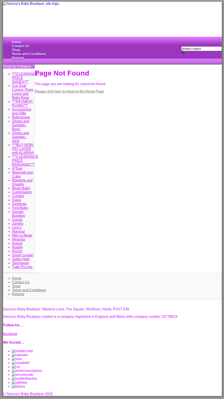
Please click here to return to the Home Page (69, 91)
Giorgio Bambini (18, 214)
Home (16, 278)
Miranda (18, 239)
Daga (16, 200)
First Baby (20, 208)
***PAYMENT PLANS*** (22, 103)
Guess (17, 219)
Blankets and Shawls (22, 182)
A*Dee (17, 168)
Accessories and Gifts (21, 111)
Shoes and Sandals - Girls (20, 137)
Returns (18, 294)
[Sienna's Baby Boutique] (112, 19)
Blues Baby (21, 188)
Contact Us (20, 282)
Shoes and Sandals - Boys (20, 125)
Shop (16, 286)
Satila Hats (20, 259)
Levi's (16, 227)
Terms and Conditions (29, 290)
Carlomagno (22, 192)
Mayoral (18, 231)
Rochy (17, 251)
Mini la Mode (22, 235)
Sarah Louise (22, 255)
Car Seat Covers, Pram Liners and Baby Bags (22, 91)
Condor (18, 196)
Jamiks (17, 223)
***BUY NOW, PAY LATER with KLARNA (23, 149)
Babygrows (21, 117)
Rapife (17, 247)
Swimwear (20, 263)
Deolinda (19, 204)
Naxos (17, 243)
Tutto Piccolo (22, 267)
